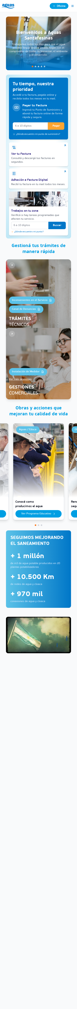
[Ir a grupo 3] (41, 525)
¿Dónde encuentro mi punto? (29, 232)
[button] (38, 43)
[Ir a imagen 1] (32, 66)
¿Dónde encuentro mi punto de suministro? (38, 134)
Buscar (57, 225)
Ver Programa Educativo (36, 513)
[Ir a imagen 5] (44, 66)
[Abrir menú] (73, 6)
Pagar (56, 126)
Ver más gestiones (20, 379)
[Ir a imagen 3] (38, 66)
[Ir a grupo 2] (38, 525)
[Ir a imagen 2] (35, 66)
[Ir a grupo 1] (35, 525)
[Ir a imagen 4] (41, 66)
